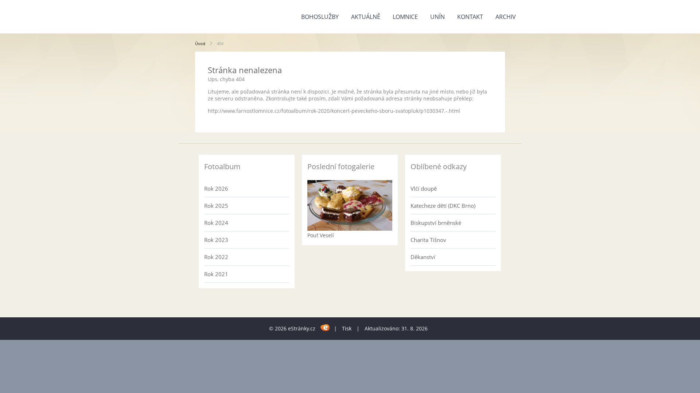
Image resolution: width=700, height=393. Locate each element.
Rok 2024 (216, 222)
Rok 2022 (216, 257)
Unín (437, 17)
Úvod (200, 43)
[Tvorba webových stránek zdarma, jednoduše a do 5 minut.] (325, 327)
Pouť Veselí (320, 235)
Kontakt (470, 17)
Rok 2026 (216, 188)
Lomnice (405, 17)
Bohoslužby (320, 17)
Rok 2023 (216, 239)
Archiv (505, 17)
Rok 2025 (216, 205)
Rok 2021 (216, 274)
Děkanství (423, 257)
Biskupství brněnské (436, 222)
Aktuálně (365, 17)
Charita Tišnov (428, 239)
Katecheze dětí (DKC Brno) (443, 205)
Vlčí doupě (424, 188)
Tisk (346, 328)
